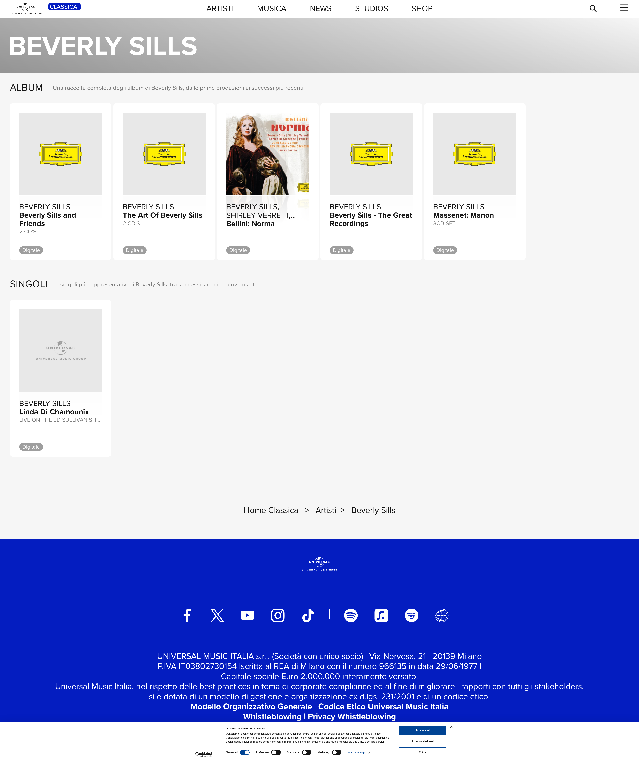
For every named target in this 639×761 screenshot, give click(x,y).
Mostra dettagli (356, 752)
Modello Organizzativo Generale (251, 706)
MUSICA (271, 8)
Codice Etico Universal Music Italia (383, 706)
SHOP (422, 8)
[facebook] (187, 615)
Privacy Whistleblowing (352, 716)
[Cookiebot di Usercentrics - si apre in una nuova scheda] (203, 754)
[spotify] (351, 615)
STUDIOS (371, 8)
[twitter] (217, 615)
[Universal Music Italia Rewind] (442, 615)
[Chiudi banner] (451, 727)
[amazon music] (412, 615)
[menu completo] (624, 7)
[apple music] (381, 615)
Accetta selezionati (423, 741)
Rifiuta (422, 752)
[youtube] (248, 615)
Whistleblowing (272, 716)
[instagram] (278, 615)
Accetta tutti (423, 730)
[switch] (276, 752)
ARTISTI (220, 8)
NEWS (321, 8)
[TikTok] (308, 615)
